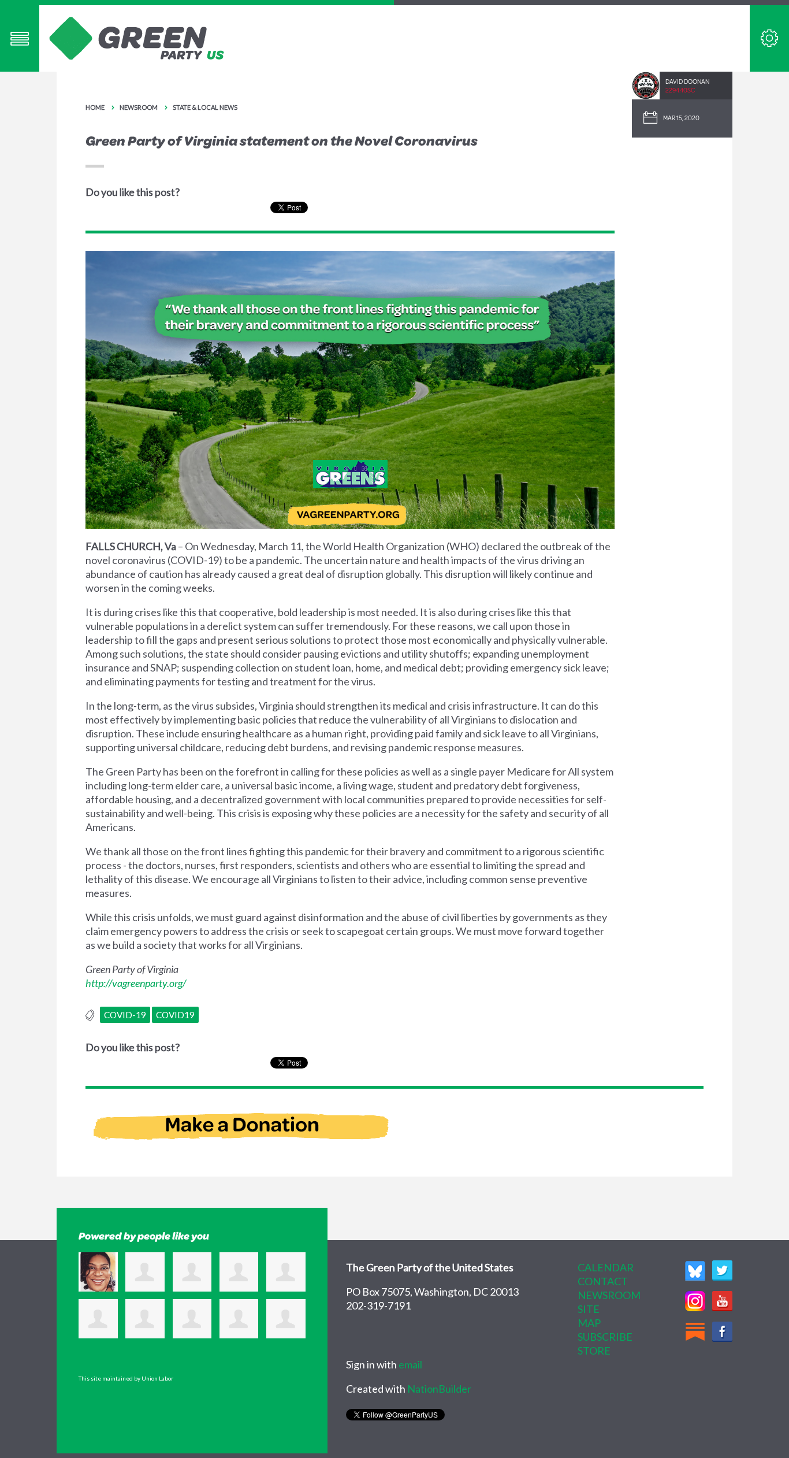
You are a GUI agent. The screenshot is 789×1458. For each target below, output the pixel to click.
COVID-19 (125, 1015)
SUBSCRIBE (605, 1336)
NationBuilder (439, 1388)
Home (95, 107)
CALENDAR (606, 1267)
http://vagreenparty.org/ (135, 983)
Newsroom (139, 107)
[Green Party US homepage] (137, 37)
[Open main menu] (19, 38)
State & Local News (205, 107)
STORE (594, 1350)
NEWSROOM (609, 1295)
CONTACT (603, 1281)
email (410, 1364)
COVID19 (175, 1015)
